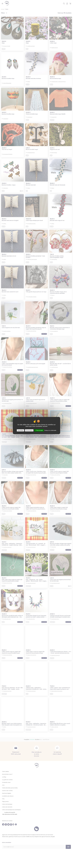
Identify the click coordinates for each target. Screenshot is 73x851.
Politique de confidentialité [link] (50, 430)
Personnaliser (29, 430)
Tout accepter (39, 430)
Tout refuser (20, 430)
